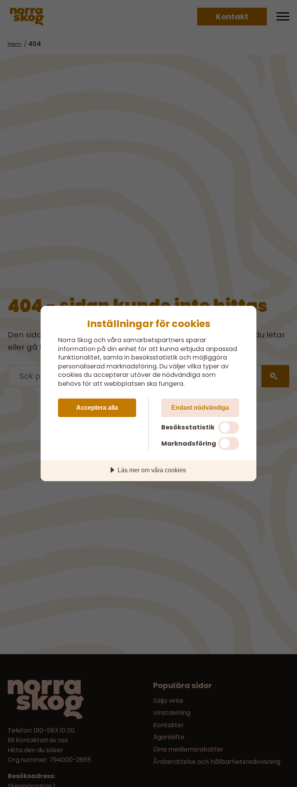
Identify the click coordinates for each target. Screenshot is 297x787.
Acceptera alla (97, 407)
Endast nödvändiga (200, 407)
